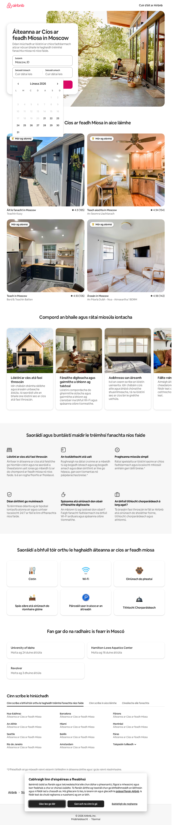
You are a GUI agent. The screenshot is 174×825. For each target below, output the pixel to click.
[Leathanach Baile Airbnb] (15, 5)
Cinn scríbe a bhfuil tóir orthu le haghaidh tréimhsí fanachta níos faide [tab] (45, 703)
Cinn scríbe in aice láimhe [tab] (103, 703)
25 (24, 125)
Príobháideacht (79, 819)
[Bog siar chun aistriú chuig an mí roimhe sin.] (18, 84)
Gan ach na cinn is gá (85, 803)
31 (18, 132)
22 (51, 118)
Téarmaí (95, 819)
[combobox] (42, 62)
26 (31, 125)
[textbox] (27, 74)
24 (18, 125)
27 (38, 125)
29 (51, 125)
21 (44, 118)
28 (44, 125)
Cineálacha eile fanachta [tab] (135, 703)
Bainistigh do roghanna (124, 803)
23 (57, 118)
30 (57, 125)
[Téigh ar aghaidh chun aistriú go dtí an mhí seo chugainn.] (57, 84)
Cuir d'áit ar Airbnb (151, 5)
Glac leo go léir (47, 803)
